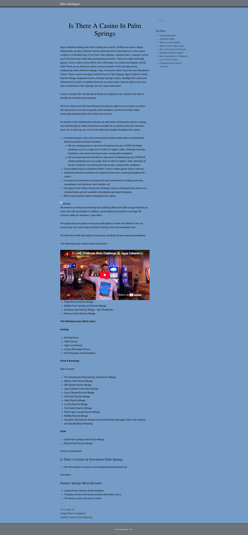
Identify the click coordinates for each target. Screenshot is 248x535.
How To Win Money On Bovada (173, 49)
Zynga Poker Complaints (73, 513)
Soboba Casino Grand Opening (76, 517)
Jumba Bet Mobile (167, 39)
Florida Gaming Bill (168, 36)
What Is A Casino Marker (170, 42)
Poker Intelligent (70, 4)
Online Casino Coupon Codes (172, 46)
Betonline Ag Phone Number (171, 53)
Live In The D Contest (169, 60)
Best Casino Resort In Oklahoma (173, 56)
